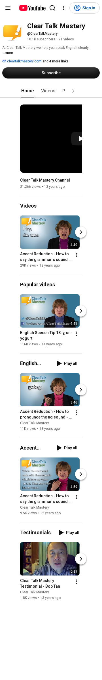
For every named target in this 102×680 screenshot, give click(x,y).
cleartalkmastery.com (23, 61)
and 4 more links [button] (55, 61)
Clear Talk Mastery (34, 423)
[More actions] (76, 255)
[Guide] (8, 8)
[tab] (27, 91)
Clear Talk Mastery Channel (45, 180)
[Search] (52, 8)
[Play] (80, 138)
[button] (73, 91)
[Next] (80, 232)
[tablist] (51, 91)
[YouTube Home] (32, 8)
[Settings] (63, 8)
